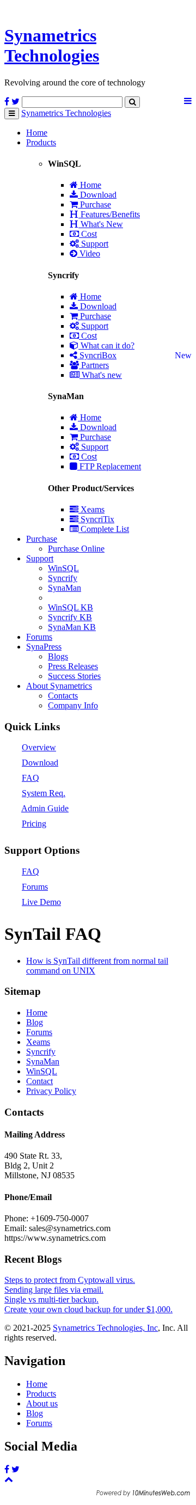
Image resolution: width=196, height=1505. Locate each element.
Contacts (63, 695)
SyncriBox (97, 355)
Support (93, 243)
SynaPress (44, 646)
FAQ (30, 777)
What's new (100, 375)
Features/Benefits (109, 214)
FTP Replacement (109, 466)
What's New (100, 224)
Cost (88, 233)
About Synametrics (59, 685)
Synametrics (51, 45)
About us (42, 1403)
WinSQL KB (70, 607)
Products (41, 142)
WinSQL (63, 568)
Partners (94, 365)
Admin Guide (45, 808)
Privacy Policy (51, 1091)
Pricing (34, 823)
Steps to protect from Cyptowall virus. (69, 1279)
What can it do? (106, 345)
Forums (39, 636)
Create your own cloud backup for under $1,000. (88, 1309)
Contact (39, 1081)
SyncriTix (96, 519)
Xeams (91, 509)
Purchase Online (76, 548)
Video (88, 253)
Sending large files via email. (53, 1289)
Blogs (58, 656)
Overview (39, 747)
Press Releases (73, 666)
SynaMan (64, 587)
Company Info (73, 705)
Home (36, 132)
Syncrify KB (70, 617)
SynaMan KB (72, 627)
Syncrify (62, 578)
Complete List (103, 529)
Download (97, 194)
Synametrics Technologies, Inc (105, 1327)
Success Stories (74, 676)
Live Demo (41, 902)
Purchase (94, 204)
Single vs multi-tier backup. (51, 1299)
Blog (34, 1022)
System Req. (43, 793)
